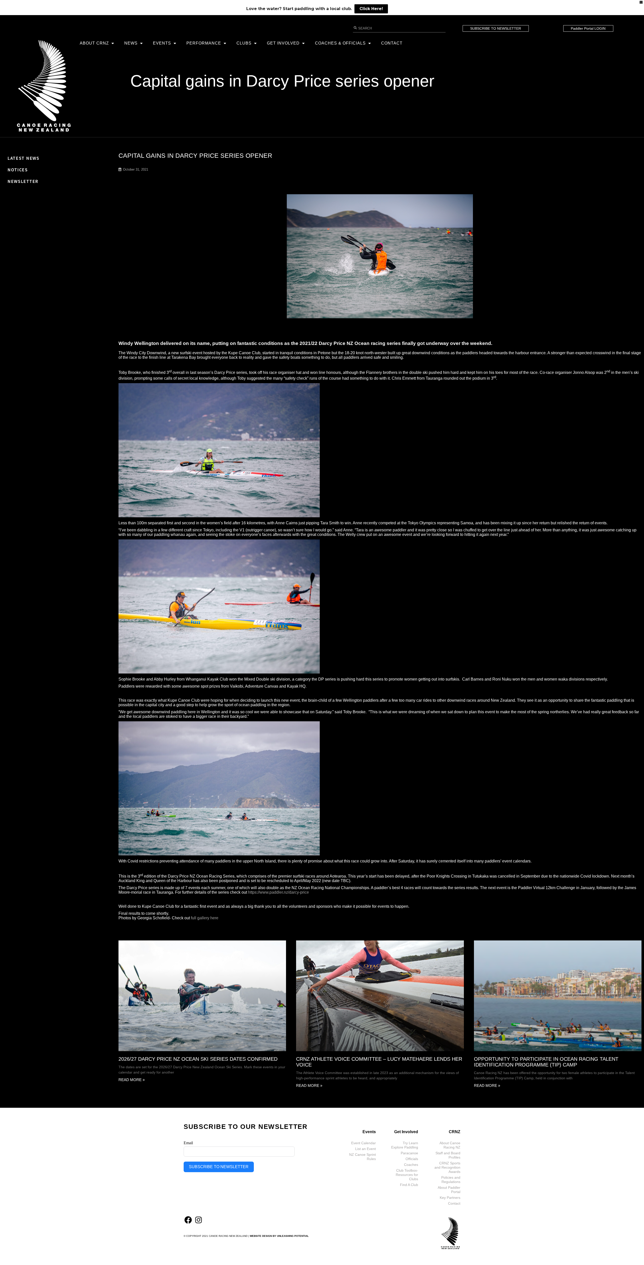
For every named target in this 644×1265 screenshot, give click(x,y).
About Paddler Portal (449, 1189)
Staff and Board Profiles (447, 1155)
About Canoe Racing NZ (449, 1145)
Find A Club (409, 1185)
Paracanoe (409, 1153)
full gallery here (204, 918)
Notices (18, 170)
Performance (203, 43)
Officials (412, 1159)
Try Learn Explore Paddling (404, 1145)
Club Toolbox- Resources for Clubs (407, 1174)
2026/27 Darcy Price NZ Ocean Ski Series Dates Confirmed (197, 1059)
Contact (392, 43)
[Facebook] (188, 1219)
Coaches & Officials (340, 43)
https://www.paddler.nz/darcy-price (278, 892)
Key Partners (450, 1198)
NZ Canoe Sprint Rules (362, 1157)
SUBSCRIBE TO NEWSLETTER (219, 1167)
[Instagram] (198, 1219)
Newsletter (23, 181)
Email (188, 1143)
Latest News (23, 158)
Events (162, 43)
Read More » (131, 1080)
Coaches (411, 1165)
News (131, 43)
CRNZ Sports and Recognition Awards (447, 1167)
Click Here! (371, 8)
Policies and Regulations (450, 1179)
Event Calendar (363, 1143)
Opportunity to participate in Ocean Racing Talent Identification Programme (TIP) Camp (546, 1062)
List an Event (365, 1149)
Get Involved (283, 43)
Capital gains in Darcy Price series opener (282, 81)
